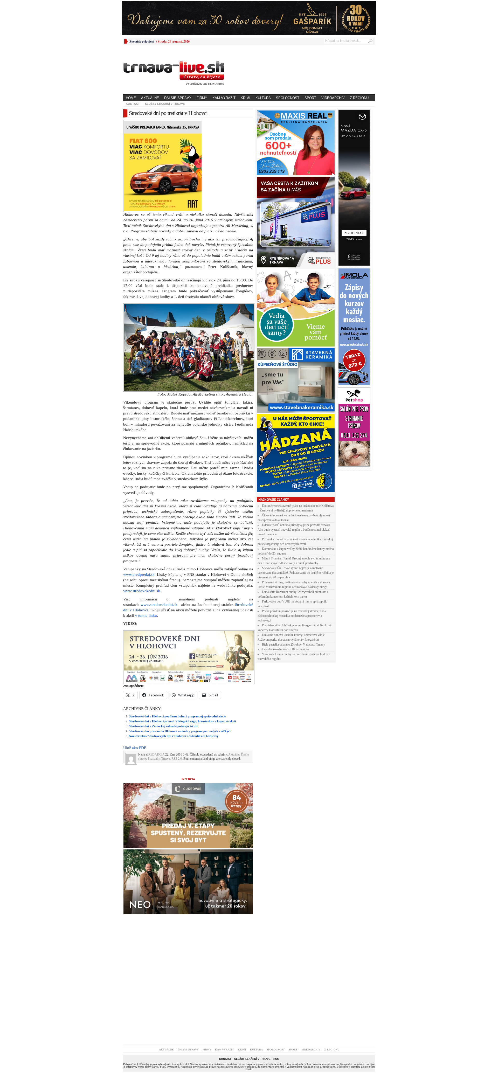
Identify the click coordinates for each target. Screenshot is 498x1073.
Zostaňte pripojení (141, 41)
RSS (276, 968)
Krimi (245, 98)
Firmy (202, 98)
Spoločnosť (287, 98)
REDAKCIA (156, 664)
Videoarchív (333, 98)
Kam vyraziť (224, 98)
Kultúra (263, 98)
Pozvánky (154, 668)
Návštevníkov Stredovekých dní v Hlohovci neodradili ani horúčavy (173, 646)
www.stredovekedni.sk (141, 501)
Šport (310, 98)
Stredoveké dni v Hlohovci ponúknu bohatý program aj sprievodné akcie (177, 626)
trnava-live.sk (180, 973)
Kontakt (133, 103)
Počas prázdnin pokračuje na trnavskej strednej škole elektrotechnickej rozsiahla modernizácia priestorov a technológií (292, 615)
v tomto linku (146, 525)
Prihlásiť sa (129, 973)
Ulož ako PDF (134, 657)
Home (131, 98)
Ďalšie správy (177, 98)
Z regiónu (359, 98)
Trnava (165, 668)
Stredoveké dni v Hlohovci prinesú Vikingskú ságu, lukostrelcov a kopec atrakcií (182, 631)
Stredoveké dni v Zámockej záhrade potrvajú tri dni (163, 636)
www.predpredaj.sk (139, 484)
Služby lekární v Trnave (165, 103)
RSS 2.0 (176, 668)
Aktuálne (150, 98)
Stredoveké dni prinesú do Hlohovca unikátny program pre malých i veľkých (180, 641)
